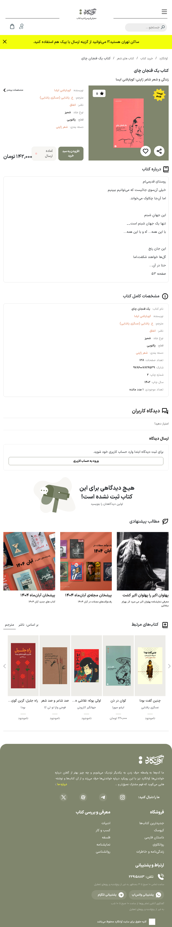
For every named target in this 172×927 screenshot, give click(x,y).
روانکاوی (158, 844)
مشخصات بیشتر (15, 90)
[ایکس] (64, 797)
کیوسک (159, 830)
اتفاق (73, 105)
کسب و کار (103, 830)
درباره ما (62, 784)
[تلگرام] (103, 797)
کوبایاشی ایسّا (62, 90)
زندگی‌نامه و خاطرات (150, 851)
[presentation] (169, 665)
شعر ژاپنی (62, 127)
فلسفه (106, 837)
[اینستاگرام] (122, 797)
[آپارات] (83, 797)
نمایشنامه (103, 844)
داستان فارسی (154, 837)
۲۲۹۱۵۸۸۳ (136, 876)
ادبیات (106, 823)
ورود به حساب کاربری (86, 461)
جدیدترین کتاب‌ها (151, 823)
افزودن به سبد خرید (70, 153)
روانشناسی (103, 851)
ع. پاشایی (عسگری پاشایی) (56, 98)
